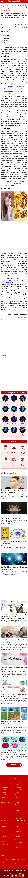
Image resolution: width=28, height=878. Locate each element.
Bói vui (9, 6)
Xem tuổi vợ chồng (19, 815)
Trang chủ (3, 6)
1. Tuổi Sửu (5, 38)
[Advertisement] (14, 237)
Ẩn (10, 35)
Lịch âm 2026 (3, 789)
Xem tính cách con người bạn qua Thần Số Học (14, 668)
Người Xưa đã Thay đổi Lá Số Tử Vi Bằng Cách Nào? (14, 641)
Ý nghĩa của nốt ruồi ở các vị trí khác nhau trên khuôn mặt (14, 491)
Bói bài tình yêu (4, 834)
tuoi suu (7, 319)
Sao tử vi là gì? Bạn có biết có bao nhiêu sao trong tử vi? (14, 568)
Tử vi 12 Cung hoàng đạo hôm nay (14, 393)
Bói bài (2, 831)
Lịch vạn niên (3, 782)
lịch (2, 859)
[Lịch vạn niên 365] (14, 2)
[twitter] (16, 876)
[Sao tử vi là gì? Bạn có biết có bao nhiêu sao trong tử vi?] (14, 565)
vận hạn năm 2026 (6, 863)
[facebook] (12, 876)
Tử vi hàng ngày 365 (19, 782)
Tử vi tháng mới (18, 787)
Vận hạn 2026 (17, 794)
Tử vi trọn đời (17, 802)
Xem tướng (3, 826)
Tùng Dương (23, 317)
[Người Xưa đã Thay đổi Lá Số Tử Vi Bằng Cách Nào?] (14, 637)
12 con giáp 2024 (18, 789)
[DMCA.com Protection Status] (23, 876)
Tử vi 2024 (17, 792)
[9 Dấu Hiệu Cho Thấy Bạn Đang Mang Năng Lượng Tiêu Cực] (14, 692)
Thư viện (17, 836)
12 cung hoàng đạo (20, 821)
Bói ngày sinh (3, 829)
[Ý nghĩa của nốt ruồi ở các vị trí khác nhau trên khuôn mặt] (14, 488)
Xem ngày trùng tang (5, 799)
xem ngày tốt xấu (16, 863)
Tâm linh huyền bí (18, 842)
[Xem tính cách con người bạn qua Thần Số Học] (14, 665)
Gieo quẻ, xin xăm (4, 836)
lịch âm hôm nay (10, 859)
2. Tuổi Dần (5, 40)
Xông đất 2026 (18, 797)
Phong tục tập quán (5, 804)
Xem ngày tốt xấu (4, 797)
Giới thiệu (9, 873)
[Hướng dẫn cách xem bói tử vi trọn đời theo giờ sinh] (14, 539)
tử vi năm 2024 (22, 859)
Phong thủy (18, 805)
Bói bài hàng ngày (4, 844)
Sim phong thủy (18, 818)
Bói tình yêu (3, 841)
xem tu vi (17, 319)
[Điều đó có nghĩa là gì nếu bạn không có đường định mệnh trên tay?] (14, 513)
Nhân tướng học (5, 850)
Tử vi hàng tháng (18, 831)
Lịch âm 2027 (3, 792)
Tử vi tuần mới (18, 784)
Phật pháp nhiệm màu (19, 844)
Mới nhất (14, 442)
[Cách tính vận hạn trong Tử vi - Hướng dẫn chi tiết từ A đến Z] (14, 612)
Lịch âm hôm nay (4, 787)
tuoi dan (12, 319)
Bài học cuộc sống (18, 839)
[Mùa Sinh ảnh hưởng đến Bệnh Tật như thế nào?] (14, 719)
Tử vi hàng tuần (18, 826)
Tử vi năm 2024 (18, 834)
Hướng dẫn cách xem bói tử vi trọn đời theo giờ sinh (14, 542)
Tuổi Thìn (21, 319)
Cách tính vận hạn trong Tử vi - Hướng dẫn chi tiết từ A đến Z (14, 615)
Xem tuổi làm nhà (18, 808)
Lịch (2, 779)
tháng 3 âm (5, 321)
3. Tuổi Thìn (5, 42)
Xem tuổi (17, 813)
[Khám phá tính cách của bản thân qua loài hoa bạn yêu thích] (14, 748)
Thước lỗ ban (17, 810)
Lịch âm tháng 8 (4, 794)
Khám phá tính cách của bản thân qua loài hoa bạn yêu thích (14, 751)
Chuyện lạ (17, 847)
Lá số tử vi (17, 799)
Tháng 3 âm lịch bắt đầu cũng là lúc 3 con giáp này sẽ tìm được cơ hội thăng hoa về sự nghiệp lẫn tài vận (14, 8)
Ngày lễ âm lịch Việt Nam (6, 802)
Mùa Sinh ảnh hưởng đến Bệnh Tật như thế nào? (14, 722)
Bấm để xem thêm (12, 765)
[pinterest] (19, 876)
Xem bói (3, 823)
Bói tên (2, 839)
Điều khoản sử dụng (16, 873)
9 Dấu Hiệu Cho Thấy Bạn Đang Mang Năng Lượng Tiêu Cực (14, 695)
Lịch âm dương (4, 784)
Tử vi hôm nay (18, 823)
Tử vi (16, 779)
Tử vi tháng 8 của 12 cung (20, 829)
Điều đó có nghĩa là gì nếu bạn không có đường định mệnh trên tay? (14, 517)
